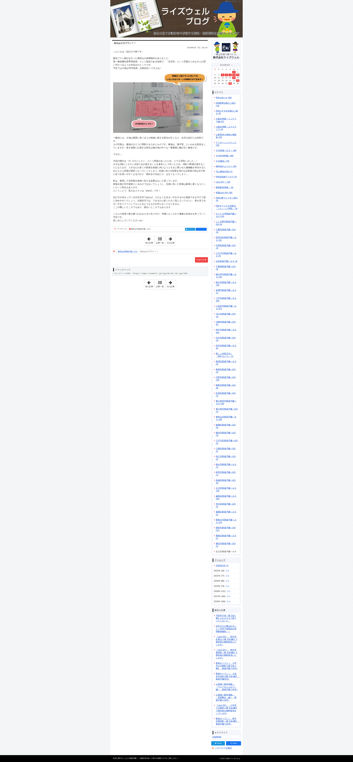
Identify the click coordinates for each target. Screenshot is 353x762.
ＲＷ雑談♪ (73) (222, 161)
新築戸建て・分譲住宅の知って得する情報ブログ (176, 18)
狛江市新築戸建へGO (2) (226, 457)
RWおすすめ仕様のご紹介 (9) (227, 112)
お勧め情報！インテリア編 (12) (226, 120)
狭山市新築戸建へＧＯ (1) (226, 465)
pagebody (217, 737)
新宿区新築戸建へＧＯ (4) (226, 362)
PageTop (200, 260)
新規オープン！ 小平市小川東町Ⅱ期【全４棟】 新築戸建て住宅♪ (227, 666)
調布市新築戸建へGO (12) (226, 528)
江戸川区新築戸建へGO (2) (227, 441)
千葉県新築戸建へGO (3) (226, 267)
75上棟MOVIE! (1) (224, 171)
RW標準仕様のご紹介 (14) (226, 104)
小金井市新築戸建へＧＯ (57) (226, 307)
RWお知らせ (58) (224, 97)
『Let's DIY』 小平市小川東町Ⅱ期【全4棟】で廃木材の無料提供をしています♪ (227, 709)
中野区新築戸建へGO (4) (226, 246)
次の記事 (171, 240)
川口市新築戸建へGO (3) (226, 315)
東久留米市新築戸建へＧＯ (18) (226, 402)
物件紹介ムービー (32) (226, 166)
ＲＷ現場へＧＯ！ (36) (226, 150)
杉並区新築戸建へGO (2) (226, 394)
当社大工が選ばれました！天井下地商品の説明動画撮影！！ (226, 628)
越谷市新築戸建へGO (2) (226, 544)
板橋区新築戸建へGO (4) (226, 426)
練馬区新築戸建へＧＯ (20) (226, 497)
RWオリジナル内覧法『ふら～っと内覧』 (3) (226, 207)
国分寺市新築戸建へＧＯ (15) (226, 275)
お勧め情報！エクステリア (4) (226, 128)
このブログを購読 (223, 748)
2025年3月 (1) (222, 565)
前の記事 (149, 240)
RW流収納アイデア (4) (226, 177)
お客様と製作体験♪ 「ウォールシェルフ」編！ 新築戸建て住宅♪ (227, 687)
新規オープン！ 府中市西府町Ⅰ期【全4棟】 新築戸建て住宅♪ (228, 721)
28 (230, 83)
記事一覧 (160, 243)
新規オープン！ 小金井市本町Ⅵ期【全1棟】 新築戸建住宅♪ (228, 676)
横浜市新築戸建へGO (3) (226, 434)
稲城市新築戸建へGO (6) (226, 481)
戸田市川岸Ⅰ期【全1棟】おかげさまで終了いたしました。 (226, 618)
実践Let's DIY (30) (224, 192)
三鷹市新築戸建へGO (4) (226, 230)
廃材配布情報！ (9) (224, 187)
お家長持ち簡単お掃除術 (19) (226, 135)
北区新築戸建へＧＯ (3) (226, 261)
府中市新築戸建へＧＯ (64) (226, 331)
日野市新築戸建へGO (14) (226, 378)
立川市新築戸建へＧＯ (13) (226, 489)
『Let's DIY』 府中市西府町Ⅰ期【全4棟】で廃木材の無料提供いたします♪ (227, 654)
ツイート (191, 229)
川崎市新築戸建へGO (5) (226, 323)
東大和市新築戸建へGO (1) (227, 410)
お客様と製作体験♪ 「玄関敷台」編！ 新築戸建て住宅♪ (226, 697)
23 (238, 81)
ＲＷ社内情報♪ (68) (224, 155)
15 (234, 78)
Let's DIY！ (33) (223, 182)
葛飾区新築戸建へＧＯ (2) (226, 513)
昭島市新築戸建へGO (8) (226, 386)
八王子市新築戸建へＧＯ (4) (226, 254)
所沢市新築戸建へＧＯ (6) (226, 346)
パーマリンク (121, 229)
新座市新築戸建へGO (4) (226, 370)
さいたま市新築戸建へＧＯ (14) (226, 215)
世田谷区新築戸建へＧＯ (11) (226, 238)
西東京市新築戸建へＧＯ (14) (226, 521)
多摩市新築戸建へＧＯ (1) (226, 291)
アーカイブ (219, 560)
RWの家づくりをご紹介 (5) (227, 199)
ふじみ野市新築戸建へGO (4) (226, 222)
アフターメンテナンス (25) (226, 143)
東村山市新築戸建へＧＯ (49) (226, 418)
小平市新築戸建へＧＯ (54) (226, 299)
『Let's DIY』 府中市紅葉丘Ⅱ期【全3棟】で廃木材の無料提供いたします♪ (227, 640)
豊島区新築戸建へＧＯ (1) (226, 536)
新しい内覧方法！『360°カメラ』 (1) (224, 354)
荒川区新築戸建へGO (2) (226, 505)
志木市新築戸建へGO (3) (226, 339)
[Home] (114, 251)
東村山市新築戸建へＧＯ (141, 229)
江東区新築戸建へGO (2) (226, 449)
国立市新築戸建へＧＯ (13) (226, 283)
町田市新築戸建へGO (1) (226, 473)
